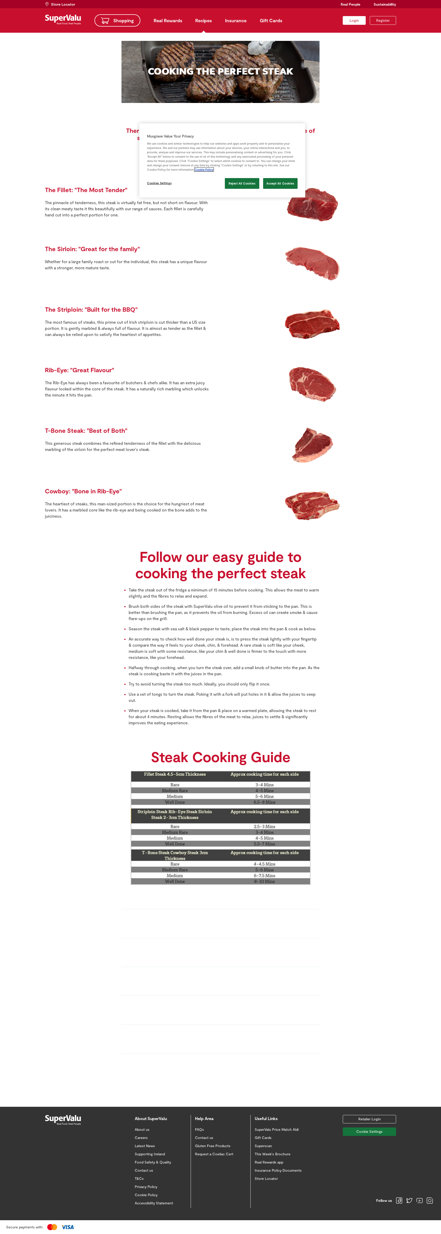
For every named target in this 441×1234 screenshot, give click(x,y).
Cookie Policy (204, 169)
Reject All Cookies (242, 183)
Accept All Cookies (280, 183)
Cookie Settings (369, 1131)
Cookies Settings (159, 183)
